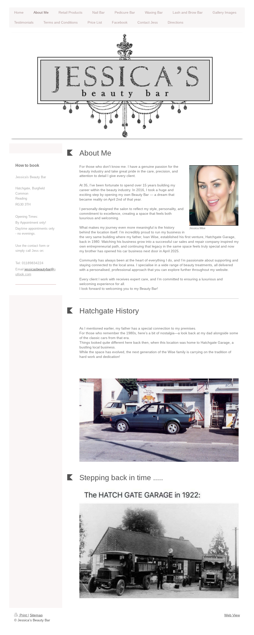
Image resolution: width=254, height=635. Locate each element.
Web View (232, 615)
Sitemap (36, 615)
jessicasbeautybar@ (39, 269)
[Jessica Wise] (213, 195)
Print (23, 615)
